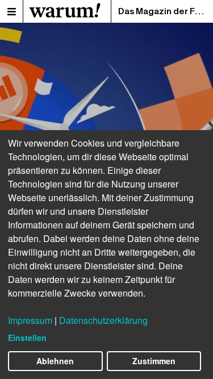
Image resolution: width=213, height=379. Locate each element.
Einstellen (27, 337)
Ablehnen (55, 360)
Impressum (30, 320)
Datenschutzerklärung (103, 320)
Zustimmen (154, 360)
